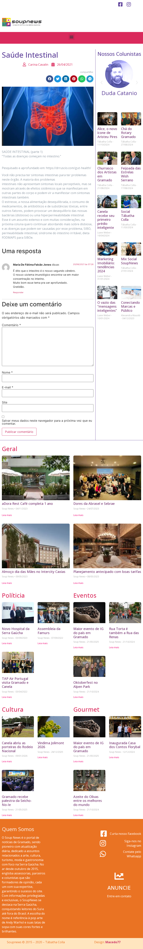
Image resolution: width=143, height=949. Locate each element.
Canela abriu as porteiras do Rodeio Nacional (17, 747)
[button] (72, 37)
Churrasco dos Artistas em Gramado (107, 174)
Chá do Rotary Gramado (128, 132)
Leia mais (7, 515)
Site (4, 402)
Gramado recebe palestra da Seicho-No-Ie (17, 800)
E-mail (7, 387)
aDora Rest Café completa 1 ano (27, 503)
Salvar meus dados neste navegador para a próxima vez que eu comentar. (47, 422)
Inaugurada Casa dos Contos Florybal (124, 745)
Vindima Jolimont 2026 (51, 745)
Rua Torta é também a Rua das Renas (124, 632)
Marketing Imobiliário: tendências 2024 (106, 265)
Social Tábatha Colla (127, 215)
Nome (7, 372)
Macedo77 (112, 942)
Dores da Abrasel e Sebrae (94, 503)
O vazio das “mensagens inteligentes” (107, 306)
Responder (18, 292)
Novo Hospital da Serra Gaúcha (15, 630)
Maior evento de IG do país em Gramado (88, 632)
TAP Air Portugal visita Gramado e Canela (15, 682)
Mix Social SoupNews (129, 261)
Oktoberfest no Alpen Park (85, 684)
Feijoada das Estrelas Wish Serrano (131, 174)
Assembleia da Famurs (49, 630)
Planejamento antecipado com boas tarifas (107, 571)
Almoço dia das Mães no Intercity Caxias (33, 571)
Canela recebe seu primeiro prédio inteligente (106, 219)
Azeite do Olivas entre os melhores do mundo (87, 800)
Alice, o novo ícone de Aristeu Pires (107, 132)
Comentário (11, 324)
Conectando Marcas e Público (130, 306)
